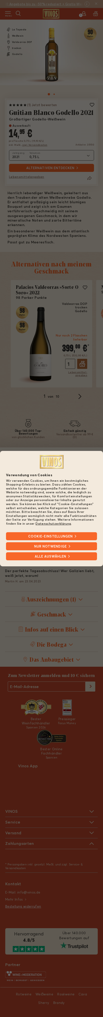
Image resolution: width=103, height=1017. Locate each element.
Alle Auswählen (50, 556)
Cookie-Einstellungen (50, 536)
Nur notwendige (50, 546)
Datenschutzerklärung (53, 523)
